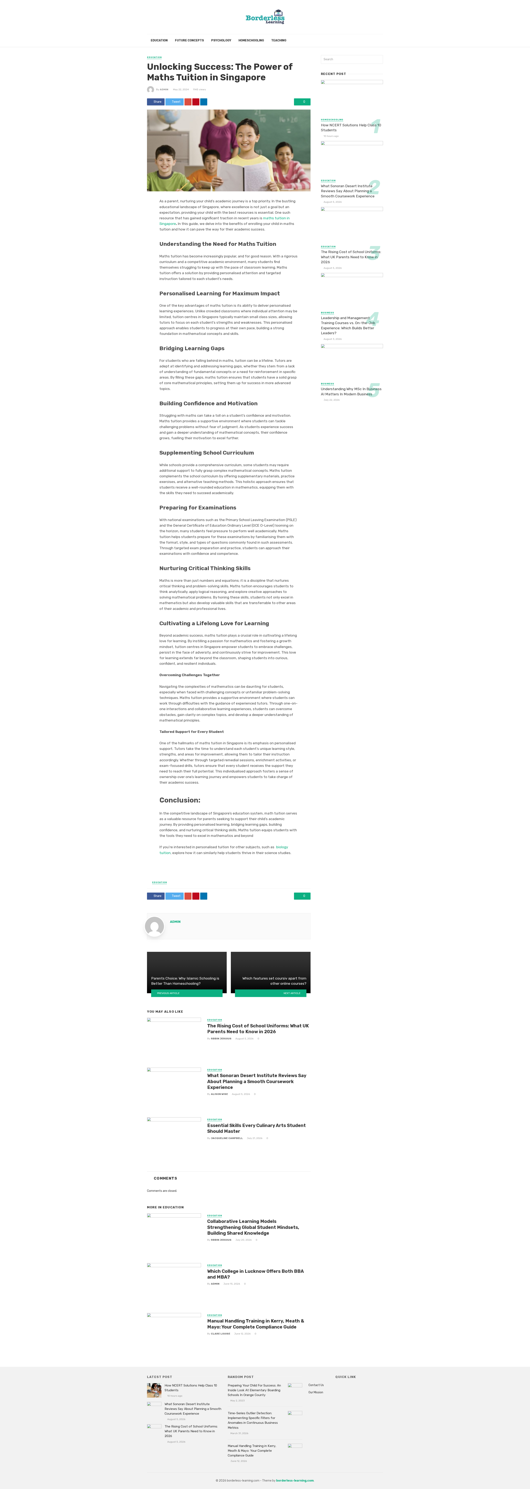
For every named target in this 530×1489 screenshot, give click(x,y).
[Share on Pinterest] (195, 101)
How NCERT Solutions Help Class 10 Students (351, 127)
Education (159, 40)
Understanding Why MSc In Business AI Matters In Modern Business (351, 391)
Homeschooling (251, 40)
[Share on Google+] (188, 101)
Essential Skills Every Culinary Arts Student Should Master (256, 1128)
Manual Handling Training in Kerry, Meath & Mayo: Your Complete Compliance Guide (255, 1323)
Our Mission (315, 1392)
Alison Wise (219, 1094)
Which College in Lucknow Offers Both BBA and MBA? (255, 1274)
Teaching (278, 40)
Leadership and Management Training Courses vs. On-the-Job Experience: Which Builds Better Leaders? (348, 325)
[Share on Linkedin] (203, 101)
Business (327, 312)
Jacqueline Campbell (227, 1138)
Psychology (221, 40)
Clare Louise (220, 1333)
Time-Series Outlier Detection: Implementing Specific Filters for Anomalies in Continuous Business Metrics (253, 1420)
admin (164, 89)
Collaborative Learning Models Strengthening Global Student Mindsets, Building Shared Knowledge (253, 1227)
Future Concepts (189, 40)
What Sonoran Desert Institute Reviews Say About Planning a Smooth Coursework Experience (256, 1081)
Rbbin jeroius (221, 1038)
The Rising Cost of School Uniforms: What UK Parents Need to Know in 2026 (258, 1028)
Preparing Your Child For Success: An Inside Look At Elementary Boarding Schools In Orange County (254, 1390)
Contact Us (316, 1385)
